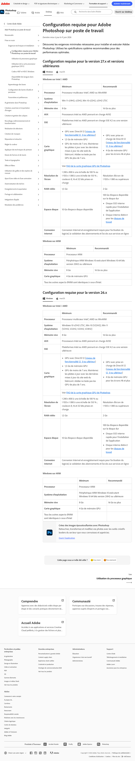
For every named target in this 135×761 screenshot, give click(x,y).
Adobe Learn (111, 664)
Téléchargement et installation (116, 657)
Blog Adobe (8, 735)
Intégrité (7, 728)
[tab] (48, 72)
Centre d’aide (111, 654)
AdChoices (127, 756)
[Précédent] (65, 581)
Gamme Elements (10, 678)
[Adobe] (5, 3)
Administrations (78, 661)
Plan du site (116, 756)
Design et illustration (11, 663)
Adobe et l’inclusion (10, 732)
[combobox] (91, 12)
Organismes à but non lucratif (82, 657)
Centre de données (10, 725)
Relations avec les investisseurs (14, 718)
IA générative (8, 656)
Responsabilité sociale (11, 714)
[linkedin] (45, 753)
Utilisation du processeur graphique (24, 59)
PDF (5, 671)
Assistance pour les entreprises (117, 668)
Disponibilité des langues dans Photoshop (22, 78)
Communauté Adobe (113, 661)
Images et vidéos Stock (11, 681)
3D (5, 674)
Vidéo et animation (10, 667)
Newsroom (7, 711)
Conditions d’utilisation (96, 756)
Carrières (7, 703)
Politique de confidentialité (121, 753)
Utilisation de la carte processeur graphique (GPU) (23, 65)
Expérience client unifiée (46, 661)
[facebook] (31, 753)
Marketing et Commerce (73, 4)
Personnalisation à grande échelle (49, 654)
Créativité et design (20, 4)
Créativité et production (46, 664)
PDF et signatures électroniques (45, 4)
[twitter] (40, 753)
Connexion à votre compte (12, 696)
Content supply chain (45, 657)
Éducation (76, 654)
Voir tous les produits (11, 685)
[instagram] (35, 753)
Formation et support (97, 4)
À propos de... (8, 700)
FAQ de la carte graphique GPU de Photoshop (88, 166)
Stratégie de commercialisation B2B (50, 668)
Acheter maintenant (122, 4)
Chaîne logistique (9, 721)
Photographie (8, 660)
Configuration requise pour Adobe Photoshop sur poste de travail (25, 52)
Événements (8, 707)
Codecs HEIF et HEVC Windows (23, 71)
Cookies (108, 756)
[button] (22, 35)
